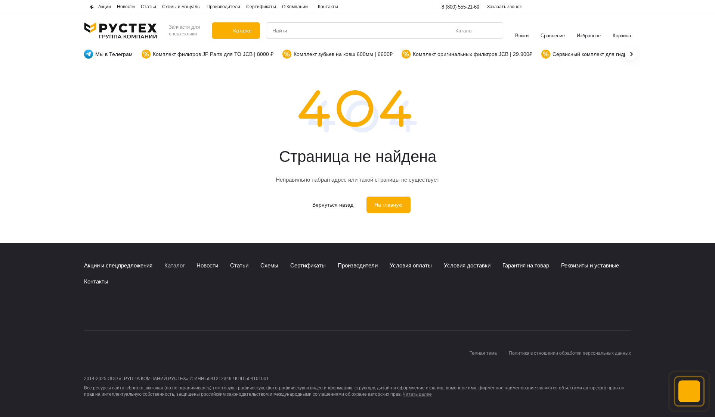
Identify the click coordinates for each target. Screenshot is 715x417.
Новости (207, 265)
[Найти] (493, 30)
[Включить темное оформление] (626, 7)
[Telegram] (103, 308)
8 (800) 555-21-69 (460, 7)
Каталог (174, 265)
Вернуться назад (332, 205)
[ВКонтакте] (88, 308)
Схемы (269, 265)
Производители (358, 265)
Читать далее (417, 394)
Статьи (239, 265)
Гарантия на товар (525, 265)
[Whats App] (118, 308)
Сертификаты (308, 265)
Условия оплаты (411, 265)
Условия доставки (467, 265)
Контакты (96, 281)
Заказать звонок (504, 6)
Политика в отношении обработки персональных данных (570, 353)
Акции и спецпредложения (118, 265)
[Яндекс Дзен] (133, 308)
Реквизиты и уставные (590, 265)
